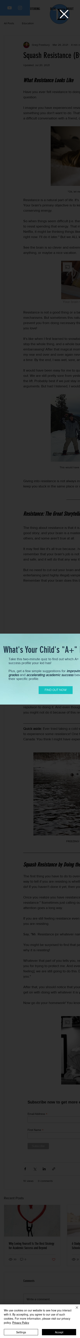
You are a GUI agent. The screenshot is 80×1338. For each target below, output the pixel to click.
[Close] (74, 1310)
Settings (21, 1332)
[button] (64, 14)
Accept (59, 1332)
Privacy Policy (20, 1323)
